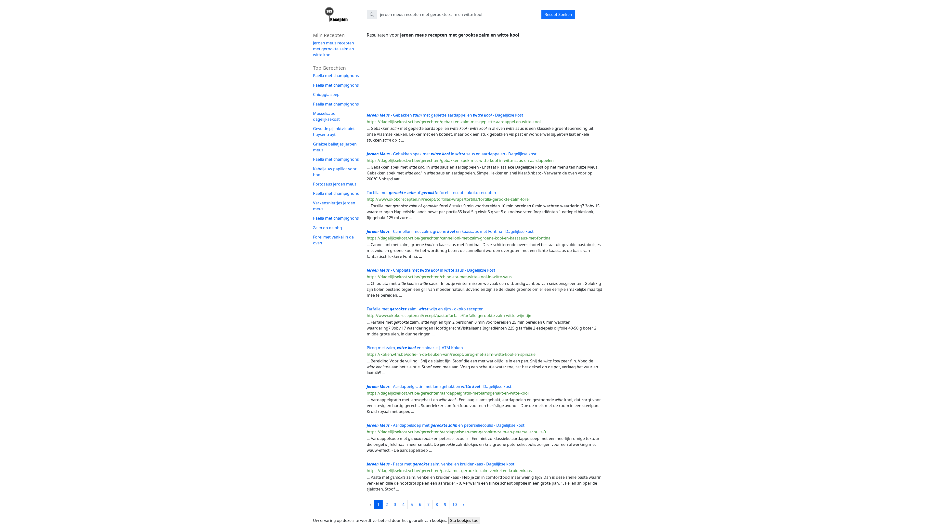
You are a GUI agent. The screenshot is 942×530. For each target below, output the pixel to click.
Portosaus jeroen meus (334, 184)
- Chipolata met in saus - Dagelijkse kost (431, 270)
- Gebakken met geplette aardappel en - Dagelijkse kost (445, 115)
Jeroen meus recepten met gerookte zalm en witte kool (333, 48)
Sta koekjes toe (464, 520)
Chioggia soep (326, 94)
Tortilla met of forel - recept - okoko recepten (431, 192)
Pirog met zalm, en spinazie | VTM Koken (415, 347)
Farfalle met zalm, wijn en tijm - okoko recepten (425, 309)
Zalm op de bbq (327, 227)
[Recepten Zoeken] (337, 16)
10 (454, 504)
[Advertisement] (484, 74)
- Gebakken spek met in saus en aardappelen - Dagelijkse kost (451, 154)
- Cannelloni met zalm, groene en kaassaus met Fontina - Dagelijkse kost (450, 231)
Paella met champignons (336, 75)
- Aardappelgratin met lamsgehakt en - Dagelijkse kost (439, 386)
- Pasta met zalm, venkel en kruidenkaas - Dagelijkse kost (440, 464)
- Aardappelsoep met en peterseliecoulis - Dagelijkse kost (445, 425)
